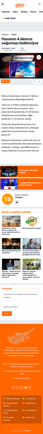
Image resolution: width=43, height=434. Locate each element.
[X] (17, 388)
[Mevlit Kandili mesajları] (31, 221)
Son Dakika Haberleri (8, 419)
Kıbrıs (15, 12)
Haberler (6, 12)
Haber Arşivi (30, 417)
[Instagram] (21, 388)
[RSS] (30, 388)
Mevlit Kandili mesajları (31, 228)
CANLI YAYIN (9, 18)
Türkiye (24, 12)
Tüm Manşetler (30, 410)
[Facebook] (13, 388)
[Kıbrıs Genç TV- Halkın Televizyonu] (20, 4)
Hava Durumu (31, 399)
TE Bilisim (19, 197)
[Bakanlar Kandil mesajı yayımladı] (11, 244)
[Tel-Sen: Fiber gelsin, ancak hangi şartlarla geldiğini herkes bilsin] (31, 244)
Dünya (33, 12)
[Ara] (39, 4)
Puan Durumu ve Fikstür (10, 412)
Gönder (7, 314)
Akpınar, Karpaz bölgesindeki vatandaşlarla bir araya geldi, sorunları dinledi (31, 275)
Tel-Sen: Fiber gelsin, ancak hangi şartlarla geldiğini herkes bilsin (31, 253)
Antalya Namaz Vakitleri (10, 404)
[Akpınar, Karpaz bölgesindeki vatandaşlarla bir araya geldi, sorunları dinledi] (31, 264)
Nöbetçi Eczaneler (13, 399)
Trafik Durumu (30, 403)
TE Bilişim (27, 431)
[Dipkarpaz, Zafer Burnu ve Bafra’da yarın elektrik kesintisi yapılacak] (11, 221)
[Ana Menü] (2, 4)
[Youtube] (26, 388)
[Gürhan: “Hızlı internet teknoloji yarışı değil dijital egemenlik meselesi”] (11, 264)
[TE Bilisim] (7, 199)
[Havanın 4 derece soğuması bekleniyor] (21, 65)
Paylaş (6, 81)
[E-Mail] (17, 202)
